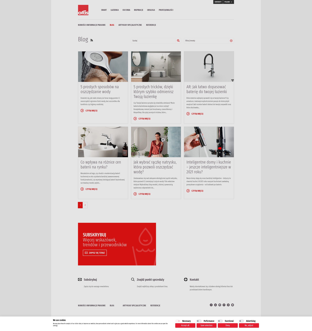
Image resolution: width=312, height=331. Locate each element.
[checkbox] (177, 321)
